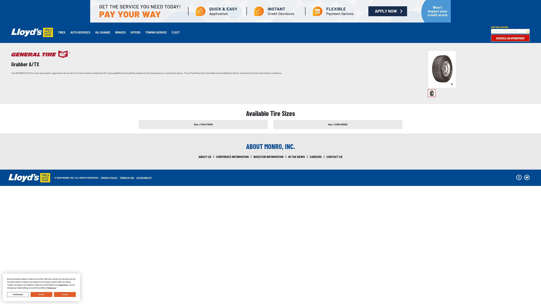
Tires (61, 32)
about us (205, 156)
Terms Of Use (127, 177)
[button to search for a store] (528, 31)
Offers (135, 32)
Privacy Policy (109, 177)
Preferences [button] (51, 288)
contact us (334, 156)
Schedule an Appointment (510, 38)
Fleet (176, 32)
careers (316, 156)
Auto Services (80, 32)
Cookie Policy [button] (63, 285)
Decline (41, 295)
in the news (296, 156)
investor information (268, 156)
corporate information (232, 156)
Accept (65, 295)
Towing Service (156, 32)
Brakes (120, 32)
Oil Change (102, 32)
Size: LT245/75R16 (203, 124)
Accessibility (144, 177)
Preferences (18, 295)
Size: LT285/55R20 (337, 124)
